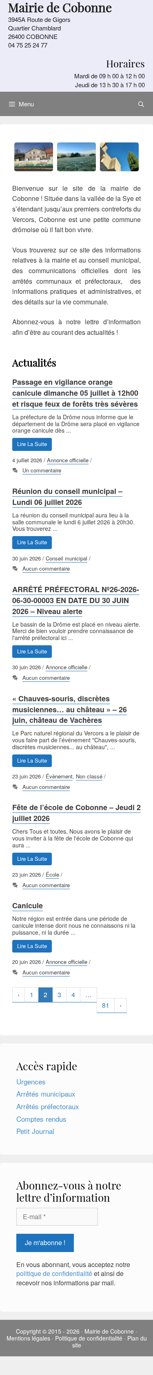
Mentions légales (28, 1338)
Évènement (59, 776)
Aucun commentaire (46, 569)
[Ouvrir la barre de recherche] (141, 104)
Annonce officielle (68, 460)
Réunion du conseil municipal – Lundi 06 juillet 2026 (67, 496)
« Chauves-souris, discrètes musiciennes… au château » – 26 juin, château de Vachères (69, 709)
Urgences (31, 1081)
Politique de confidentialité (88, 1338)
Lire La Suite (32, 444)
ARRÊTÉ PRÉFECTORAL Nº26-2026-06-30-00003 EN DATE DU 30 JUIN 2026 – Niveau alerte (75, 600)
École (52, 874)
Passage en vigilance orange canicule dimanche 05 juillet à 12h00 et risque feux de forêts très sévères (75, 393)
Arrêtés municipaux (45, 1093)
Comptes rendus (41, 1119)
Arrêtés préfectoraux (47, 1106)
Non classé (89, 776)
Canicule (27, 905)
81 (105, 1005)
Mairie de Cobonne (109, 1331)
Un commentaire (41, 470)
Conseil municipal (66, 558)
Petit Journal (35, 1131)
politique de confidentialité (54, 1273)
